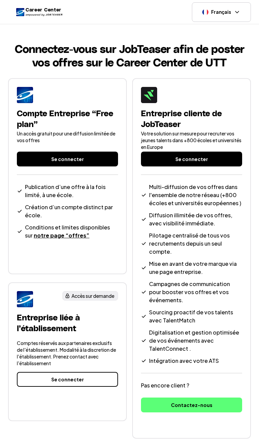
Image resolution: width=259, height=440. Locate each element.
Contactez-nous (191, 405)
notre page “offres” (61, 235)
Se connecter (67, 159)
